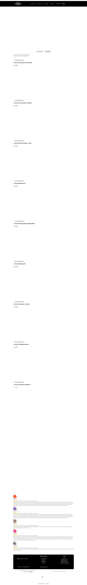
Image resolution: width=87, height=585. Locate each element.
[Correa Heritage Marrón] (21, 154)
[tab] (40, 51)
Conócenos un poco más (56, 490)
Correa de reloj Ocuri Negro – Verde (22, 143)
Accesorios (43, 560)
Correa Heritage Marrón (20, 183)
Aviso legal (64, 558)
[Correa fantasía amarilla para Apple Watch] (21, 194)
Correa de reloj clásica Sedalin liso (22, 384)
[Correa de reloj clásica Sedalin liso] (21, 355)
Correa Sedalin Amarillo (19, 263)
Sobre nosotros (43, 561)
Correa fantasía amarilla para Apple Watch (24, 223)
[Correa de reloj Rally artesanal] (21, 315)
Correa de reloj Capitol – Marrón (22, 304)
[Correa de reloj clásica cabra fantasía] (22, 54)
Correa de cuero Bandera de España (22, 102)
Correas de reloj (43, 558)
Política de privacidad (64, 561)
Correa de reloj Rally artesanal (21, 344)
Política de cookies (64, 560)
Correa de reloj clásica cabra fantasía (23, 62)
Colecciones (43, 559)
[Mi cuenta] (70, 4)
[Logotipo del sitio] (18, 3)
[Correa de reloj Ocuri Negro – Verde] (21, 114)
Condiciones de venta (64, 559)
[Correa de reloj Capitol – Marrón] (21, 275)
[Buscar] (72, 4)
